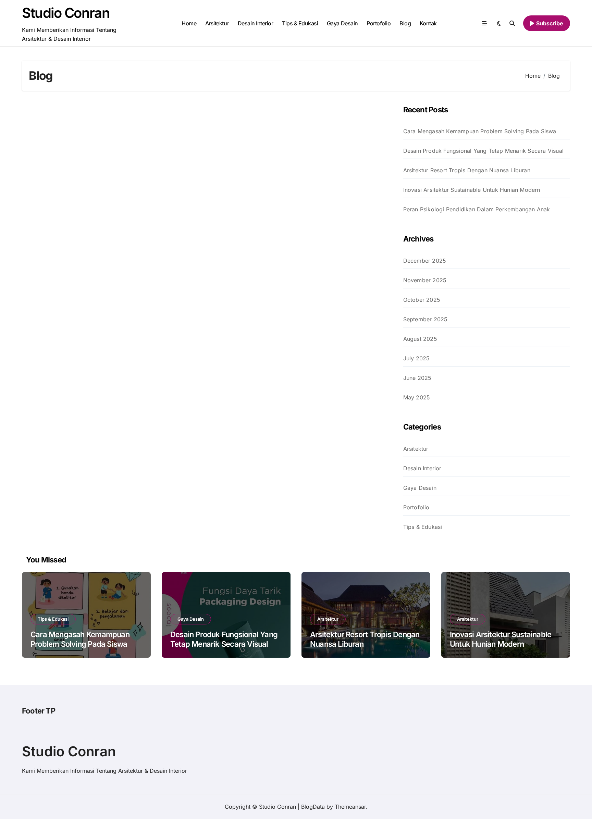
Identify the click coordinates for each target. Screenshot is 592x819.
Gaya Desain (342, 23)
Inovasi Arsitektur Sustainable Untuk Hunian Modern (471, 189)
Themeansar (350, 806)
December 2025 (424, 260)
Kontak (428, 23)
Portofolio (379, 23)
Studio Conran (65, 12)
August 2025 (420, 338)
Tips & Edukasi (300, 23)
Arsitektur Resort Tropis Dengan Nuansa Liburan (466, 170)
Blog (405, 23)
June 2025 (417, 377)
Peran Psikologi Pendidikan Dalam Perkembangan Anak (476, 209)
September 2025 (425, 319)
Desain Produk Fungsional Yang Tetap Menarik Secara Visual (483, 150)
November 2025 (425, 280)
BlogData (313, 806)
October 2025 (421, 299)
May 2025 (416, 397)
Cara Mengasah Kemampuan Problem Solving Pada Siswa (479, 131)
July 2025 (416, 358)
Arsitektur (217, 23)
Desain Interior (255, 23)
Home (189, 23)
